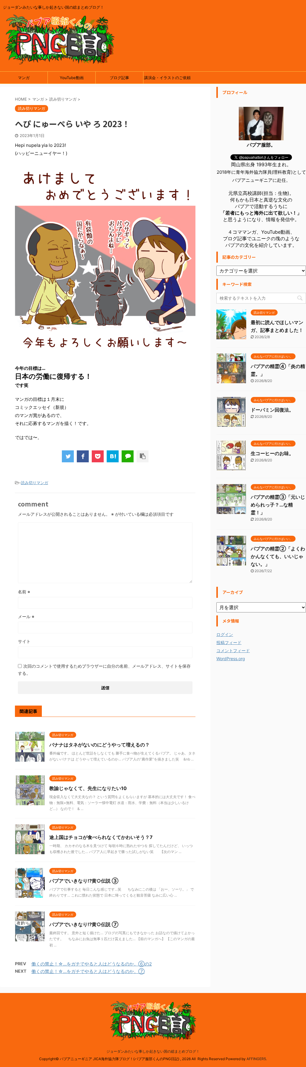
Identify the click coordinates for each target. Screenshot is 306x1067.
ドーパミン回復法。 (272, 410)
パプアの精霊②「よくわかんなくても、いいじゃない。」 (278, 556)
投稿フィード (228, 642)
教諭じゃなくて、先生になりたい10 (88, 788)
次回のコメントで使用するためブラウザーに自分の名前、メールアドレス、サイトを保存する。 (104, 669)
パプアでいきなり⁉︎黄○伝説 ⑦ (83, 924)
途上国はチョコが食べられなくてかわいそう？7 (101, 837)
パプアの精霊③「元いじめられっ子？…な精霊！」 (278, 504)
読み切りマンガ (34, 482)
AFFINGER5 (256, 1059)
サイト (24, 641)
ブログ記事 (119, 77)
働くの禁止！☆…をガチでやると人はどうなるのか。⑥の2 (91, 964)
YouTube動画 (72, 77)
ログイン (224, 634)
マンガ (24, 77)
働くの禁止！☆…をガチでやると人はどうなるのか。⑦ (88, 971)
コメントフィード (233, 650)
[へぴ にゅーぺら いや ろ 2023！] (113, 456)
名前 (24, 591)
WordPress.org (230, 658)
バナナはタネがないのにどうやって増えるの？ (99, 745)
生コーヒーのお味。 (272, 453)
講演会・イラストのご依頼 (167, 77)
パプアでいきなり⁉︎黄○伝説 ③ (83, 881)
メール (26, 616)
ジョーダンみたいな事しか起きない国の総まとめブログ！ (153, 1051)
